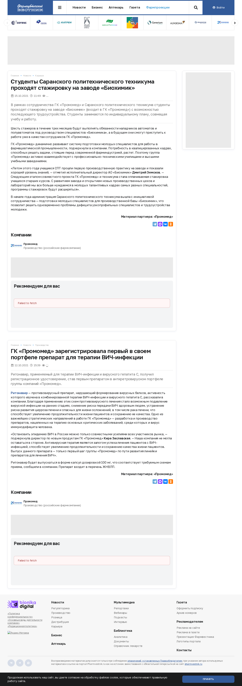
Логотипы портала (189, 641)
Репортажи (121, 608)
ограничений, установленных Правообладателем (154, 660)
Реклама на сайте (188, 628)
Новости (79, 7)
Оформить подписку (190, 608)
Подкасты (120, 617)
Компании (21, 234)
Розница (56, 617)
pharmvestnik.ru (193, 664)
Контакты (184, 650)
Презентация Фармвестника (195, 636)
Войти (220, 7)
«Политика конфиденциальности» (20, 615)
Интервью (120, 621)
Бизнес (97, 7)
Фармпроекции (158, 7)
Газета (135, 7)
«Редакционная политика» (22, 626)
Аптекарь (116, 7)
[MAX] (160, 224)
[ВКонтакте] (165, 224)
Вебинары (120, 612)
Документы (121, 641)
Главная (15, 75)
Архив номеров (187, 612)
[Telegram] (155, 224)
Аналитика (120, 637)
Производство (42, 345)
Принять (208, 679)
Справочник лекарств (128, 645)
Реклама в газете (188, 632)
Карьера (39, 75)
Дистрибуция (60, 621)
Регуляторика (60, 608)
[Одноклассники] (170, 224)
